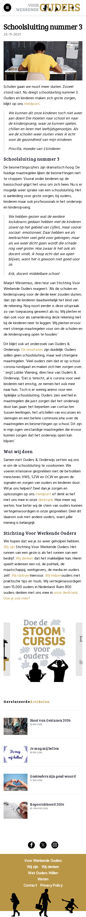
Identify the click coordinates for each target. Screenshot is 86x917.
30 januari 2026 (39, 808)
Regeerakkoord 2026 (47, 804)
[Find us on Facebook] (31, 845)
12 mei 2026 (36, 780)
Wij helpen (53, 576)
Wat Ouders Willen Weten (43, 876)
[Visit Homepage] (48, 8)
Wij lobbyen (20, 576)
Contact (30, 885)
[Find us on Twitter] (43, 845)
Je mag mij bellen (44, 748)
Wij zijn (9, 547)
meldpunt (32, 104)
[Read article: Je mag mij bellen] (15, 754)
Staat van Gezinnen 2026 (50, 720)
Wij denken (24, 558)
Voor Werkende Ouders (43, 861)
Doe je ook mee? (17, 598)
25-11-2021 (12, 35)
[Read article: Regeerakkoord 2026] (15, 810)
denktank (45, 500)
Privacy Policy (51, 885)
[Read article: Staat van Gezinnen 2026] (15, 726)
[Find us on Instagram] (54, 845)
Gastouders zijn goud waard (52, 776)
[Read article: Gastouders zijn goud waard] (15, 782)
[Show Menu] (7, 7)
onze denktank (65, 593)
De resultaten (32, 350)
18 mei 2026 (36, 724)
